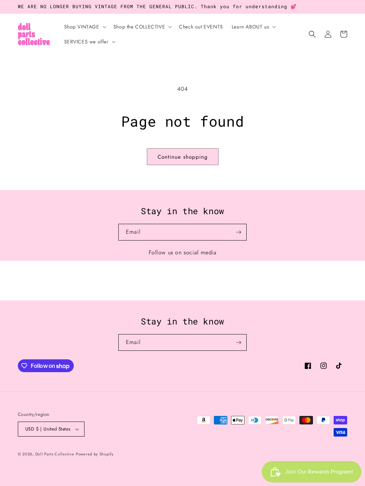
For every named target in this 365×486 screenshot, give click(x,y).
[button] (84, 26)
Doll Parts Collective (54, 454)
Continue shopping (183, 157)
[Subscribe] (238, 232)
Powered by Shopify (95, 454)
